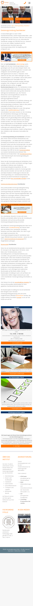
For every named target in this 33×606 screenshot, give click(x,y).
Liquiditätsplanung (13, 110)
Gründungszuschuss (26, 154)
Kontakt (19, 297)
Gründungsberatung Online (13, 549)
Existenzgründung (24, 150)
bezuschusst (19, 295)
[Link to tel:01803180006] (25, 4)
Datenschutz (17, 551)
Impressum (10, 551)
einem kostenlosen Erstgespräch (14, 239)
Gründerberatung (14, 227)
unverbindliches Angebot (22, 282)
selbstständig (20, 64)
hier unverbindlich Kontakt (18, 178)
